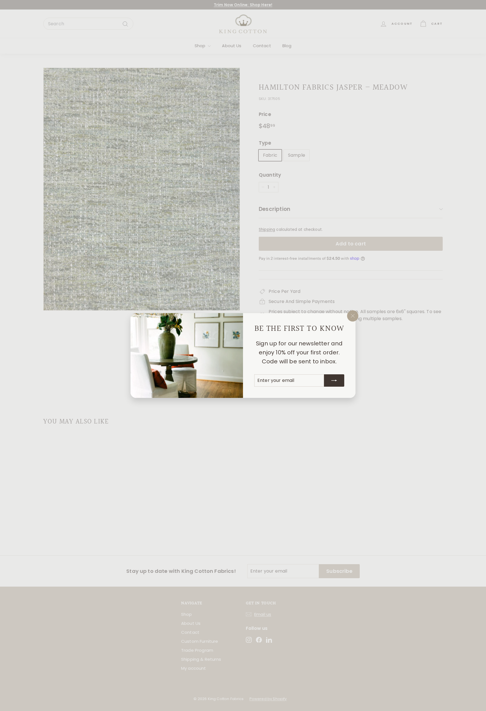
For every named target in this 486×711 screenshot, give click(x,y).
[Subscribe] (334, 380)
